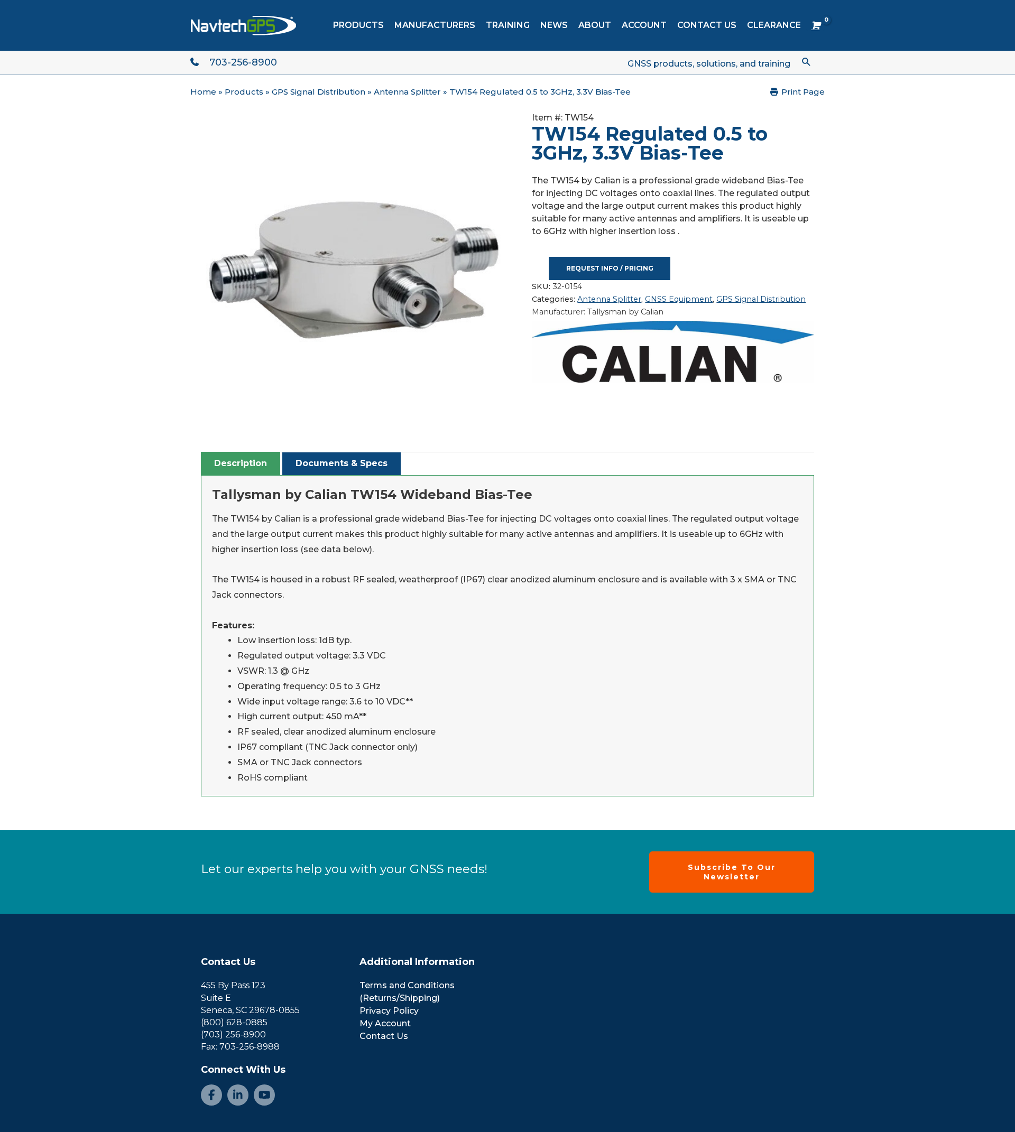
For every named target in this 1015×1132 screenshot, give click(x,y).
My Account (385, 1023)
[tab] (240, 463)
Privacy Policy (389, 1011)
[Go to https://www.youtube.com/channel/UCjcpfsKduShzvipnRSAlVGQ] (264, 1095)
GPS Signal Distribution (318, 92)
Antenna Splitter (407, 92)
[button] (806, 61)
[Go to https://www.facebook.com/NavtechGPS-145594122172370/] (211, 1095)
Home (203, 92)
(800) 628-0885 (234, 1022)
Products (244, 92)
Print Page (802, 92)
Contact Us (228, 962)
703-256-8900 (243, 62)
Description (240, 463)
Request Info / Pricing (609, 268)
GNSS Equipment (679, 299)
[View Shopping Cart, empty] (815, 26)
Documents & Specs (341, 463)
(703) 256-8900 (233, 1034)
